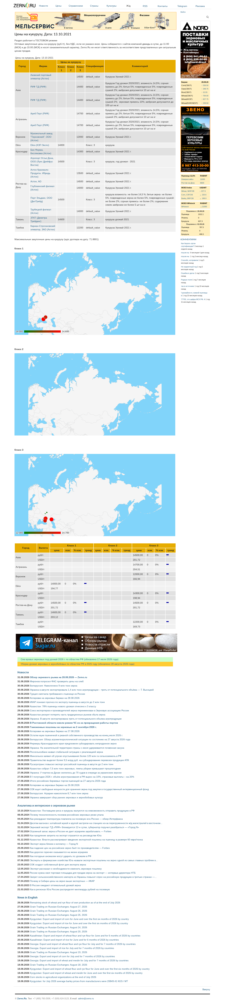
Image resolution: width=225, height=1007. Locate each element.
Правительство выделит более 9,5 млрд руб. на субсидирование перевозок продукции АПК (79, 760)
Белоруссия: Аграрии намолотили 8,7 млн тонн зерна (59, 793)
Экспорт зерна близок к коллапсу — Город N (54, 844)
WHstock (185, 207)
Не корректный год (189, 267)
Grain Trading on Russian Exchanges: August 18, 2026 (58, 964)
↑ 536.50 (204, 85)
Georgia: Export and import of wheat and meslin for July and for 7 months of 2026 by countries (79, 960)
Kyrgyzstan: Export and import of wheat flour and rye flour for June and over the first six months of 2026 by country (90, 969)
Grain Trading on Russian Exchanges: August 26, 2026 (58, 910)
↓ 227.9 (203, 191)
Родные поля (186, 280)
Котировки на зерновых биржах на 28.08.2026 (55, 698)
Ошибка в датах (188, 273)
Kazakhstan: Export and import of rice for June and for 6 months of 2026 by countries (74, 939)
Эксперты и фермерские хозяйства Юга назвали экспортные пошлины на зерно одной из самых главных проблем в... (94, 860)
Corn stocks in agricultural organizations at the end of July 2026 (63, 977)
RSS (145, 6)
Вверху (206, 989)
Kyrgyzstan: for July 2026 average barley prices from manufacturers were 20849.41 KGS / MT (79, 981)
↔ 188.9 (203, 198)
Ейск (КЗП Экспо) (39, 145)
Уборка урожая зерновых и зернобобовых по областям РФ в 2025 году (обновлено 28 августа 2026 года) (75, 664)
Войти (183, 12)
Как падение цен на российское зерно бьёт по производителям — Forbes (70, 848)
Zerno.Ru (22, 998)
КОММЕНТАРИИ (188, 239)
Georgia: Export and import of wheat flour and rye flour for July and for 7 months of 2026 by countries (83, 944)
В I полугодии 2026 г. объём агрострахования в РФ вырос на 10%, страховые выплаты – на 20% (82, 776)
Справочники (76, 6)
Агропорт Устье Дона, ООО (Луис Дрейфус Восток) (42, 161)
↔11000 (203, 207)
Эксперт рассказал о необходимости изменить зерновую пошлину (66, 868)
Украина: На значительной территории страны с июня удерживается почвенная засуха (77, 747)
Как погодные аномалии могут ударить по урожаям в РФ (60, 856)
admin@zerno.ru (86, 998)
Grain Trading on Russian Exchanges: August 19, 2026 (58, 952)
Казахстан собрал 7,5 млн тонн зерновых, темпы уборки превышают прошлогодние (75, 768)
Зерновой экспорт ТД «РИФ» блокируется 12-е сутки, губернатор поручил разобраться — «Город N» (84, 827)
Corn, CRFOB (187, 195)
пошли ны (185, 253)
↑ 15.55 (204, 92)
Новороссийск (187, 179)
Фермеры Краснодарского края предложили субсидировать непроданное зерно (73, 743)
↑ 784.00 (204, 96)
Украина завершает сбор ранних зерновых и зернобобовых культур (66, 797)
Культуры (111, 6)
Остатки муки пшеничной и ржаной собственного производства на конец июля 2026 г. (76, 735)
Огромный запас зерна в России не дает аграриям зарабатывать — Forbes (70, 831)
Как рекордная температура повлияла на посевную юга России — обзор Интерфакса (76, 819)
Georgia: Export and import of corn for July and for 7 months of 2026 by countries (72, 956)
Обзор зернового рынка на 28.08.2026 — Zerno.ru (58, 677)
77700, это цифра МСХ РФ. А (193, 299)
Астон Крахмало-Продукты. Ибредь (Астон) (40, 173)
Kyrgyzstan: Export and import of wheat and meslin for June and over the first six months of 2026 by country (86, 973)
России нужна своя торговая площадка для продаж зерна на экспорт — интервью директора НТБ (83, 872)
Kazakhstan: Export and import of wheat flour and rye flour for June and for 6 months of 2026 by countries (85, 935)
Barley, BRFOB (187, 198)
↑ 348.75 (204, 89)
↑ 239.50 (204, 103)
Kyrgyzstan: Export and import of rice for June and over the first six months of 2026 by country (79, 923)
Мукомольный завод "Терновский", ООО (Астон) (41, 137)
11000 (202, 179)
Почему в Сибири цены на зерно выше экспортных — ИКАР (62, 881)
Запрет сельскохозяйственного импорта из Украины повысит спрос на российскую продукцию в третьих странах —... (93, 877)
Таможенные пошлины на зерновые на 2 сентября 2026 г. (63, 727)
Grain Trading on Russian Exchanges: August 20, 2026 (58, 931)
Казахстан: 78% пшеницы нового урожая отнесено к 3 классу (63, 706)
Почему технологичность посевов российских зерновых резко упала (67, 814)
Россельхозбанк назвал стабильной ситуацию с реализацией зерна (66, 752)
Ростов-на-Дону (188, 183)
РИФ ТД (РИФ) (38, 86)
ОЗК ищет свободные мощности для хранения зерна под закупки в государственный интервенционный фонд (89, 789)
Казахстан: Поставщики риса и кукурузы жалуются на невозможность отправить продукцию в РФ (82, 810)
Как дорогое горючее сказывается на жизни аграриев (59, 852)
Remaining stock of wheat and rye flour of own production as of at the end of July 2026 (75, 902)
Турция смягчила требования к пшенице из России (57, 694)
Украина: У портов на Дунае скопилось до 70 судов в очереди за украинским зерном (76, 772)
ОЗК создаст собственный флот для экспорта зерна (58, 864)
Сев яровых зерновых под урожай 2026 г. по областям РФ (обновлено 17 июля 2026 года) (67, 659)
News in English (27, 897)
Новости (43, 6)
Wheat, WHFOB (187, 191)
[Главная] (24, 6)
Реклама (200, 6)
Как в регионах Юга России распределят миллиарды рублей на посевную (70, 889)
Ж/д (128, 6)
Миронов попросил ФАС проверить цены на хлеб (57, 681)
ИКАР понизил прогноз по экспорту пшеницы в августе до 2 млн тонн (67, 702)
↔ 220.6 (203, 195)
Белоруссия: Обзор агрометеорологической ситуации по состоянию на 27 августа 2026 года (80, 739)
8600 (202, 183)
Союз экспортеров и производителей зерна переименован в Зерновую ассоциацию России (79, 710)
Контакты (163, 6)
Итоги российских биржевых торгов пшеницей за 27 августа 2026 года (68, 781)
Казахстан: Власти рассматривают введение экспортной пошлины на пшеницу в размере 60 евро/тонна (86, 839)
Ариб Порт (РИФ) (39, 113)
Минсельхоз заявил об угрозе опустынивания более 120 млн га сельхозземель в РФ (75, 756)
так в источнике (187, 286)
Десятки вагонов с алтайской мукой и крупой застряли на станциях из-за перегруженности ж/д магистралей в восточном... (96, 823)
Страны (94, 6)
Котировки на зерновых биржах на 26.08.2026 (55, 785)
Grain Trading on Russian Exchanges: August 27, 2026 (58, 906)
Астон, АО (35, 181)
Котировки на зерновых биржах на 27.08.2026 (55, 731)
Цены (58, 6)
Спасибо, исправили (189, 260)
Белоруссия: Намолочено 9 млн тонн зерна (53, 685)
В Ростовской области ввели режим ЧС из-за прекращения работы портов (74, 722)
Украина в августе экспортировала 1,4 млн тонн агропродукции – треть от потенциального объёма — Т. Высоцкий (92, 689)
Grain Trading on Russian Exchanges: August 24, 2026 (58, 927)
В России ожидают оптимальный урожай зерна (55, 885)
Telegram (182, 6)
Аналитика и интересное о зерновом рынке (46, 805)
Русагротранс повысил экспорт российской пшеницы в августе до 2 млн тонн (71, 764)
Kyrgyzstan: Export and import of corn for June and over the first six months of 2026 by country (79, 919)
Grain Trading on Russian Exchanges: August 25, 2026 (58, 915)
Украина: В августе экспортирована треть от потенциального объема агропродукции (76, 718)
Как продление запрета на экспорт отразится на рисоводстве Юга (65, 835)
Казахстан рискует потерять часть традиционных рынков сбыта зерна (67, 714)
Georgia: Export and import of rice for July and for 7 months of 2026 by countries (72, 948)
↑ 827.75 (204, 99)
